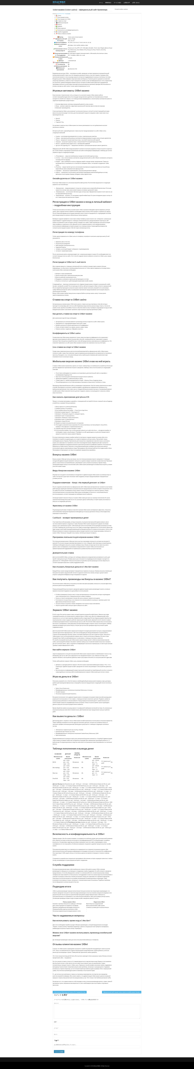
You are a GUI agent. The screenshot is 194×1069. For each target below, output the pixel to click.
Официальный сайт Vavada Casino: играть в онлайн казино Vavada (121, 992)
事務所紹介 (108, 2)
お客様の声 (127, 2)
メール (56, 1028)
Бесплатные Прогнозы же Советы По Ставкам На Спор (70, 992)
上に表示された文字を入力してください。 (65, 1044)
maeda (68, 13)
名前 (55, 1022)
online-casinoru (124, 9)
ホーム (101, 2)
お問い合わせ (136, 2)
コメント (56, 1003)
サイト (56, 1034)
